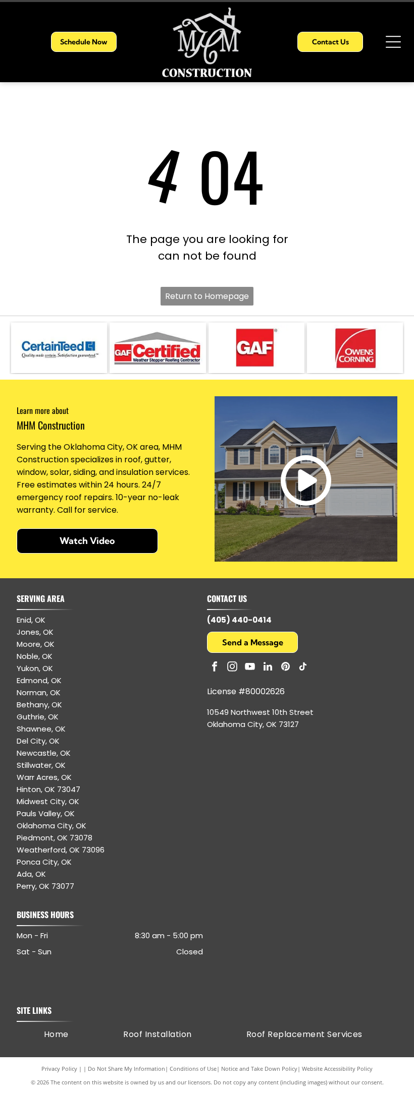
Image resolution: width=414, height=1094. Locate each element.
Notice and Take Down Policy (259, 1068)
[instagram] (232, 668)
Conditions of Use (193, 1068)
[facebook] (214, 668)
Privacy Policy (59, 1068)
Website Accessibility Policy (337, 1068)
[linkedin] (267, 668)
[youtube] (249, 668)
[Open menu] (393, 41)
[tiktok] (302, 668)
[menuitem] (56, 1034)
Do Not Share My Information (126, 1068)
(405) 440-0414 (239, 620)
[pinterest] (285, 668)
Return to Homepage (207, 296)
